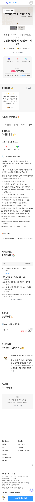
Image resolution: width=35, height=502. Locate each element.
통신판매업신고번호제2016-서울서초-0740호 (15, 483)
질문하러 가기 (17, 406)
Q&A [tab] (30, 125)
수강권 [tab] (16, 125)
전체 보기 (27, 88)
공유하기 (21, 53)
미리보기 (7, 273)
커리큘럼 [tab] (8, 125)
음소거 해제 (10, 11)
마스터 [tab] (23, 125)
